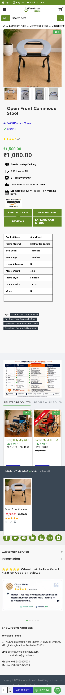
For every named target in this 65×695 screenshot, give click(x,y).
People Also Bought (49, 402)
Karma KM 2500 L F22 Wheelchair (48, 440)
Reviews (18, 221)
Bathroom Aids (17, 25)
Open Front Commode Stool (24, 314)
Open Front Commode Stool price (20, 328)
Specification (18, 212)
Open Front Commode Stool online (21, 323)
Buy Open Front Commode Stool (20, 319)
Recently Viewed (16, 471)
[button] (30, 471)
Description (47, 212)
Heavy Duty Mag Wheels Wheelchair (19, 440)
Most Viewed (40, 471)
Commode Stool (39, 25)
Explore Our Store (44, 221)
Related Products (17, 402)
